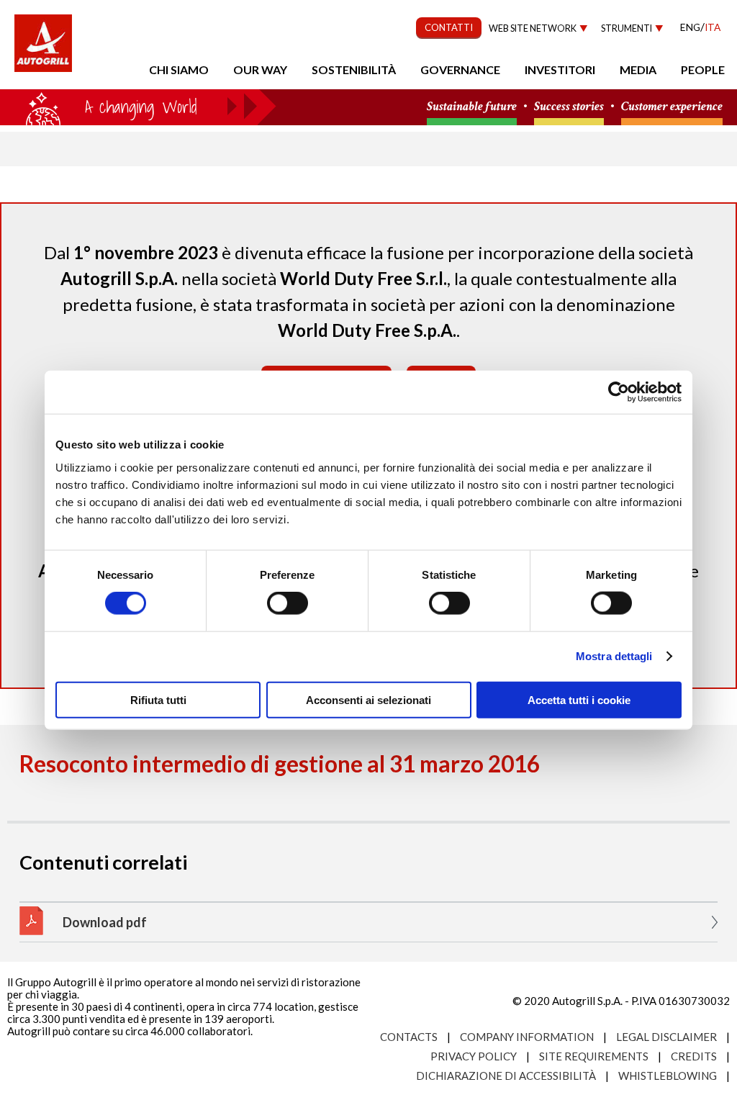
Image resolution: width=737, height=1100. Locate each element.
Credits (694, 1056)
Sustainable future (472, 106)
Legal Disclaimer (666, 1036)
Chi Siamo (179, 69)
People (703, 69)
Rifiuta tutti (158, 699)
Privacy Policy (473, 1056)
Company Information (527, 1036)
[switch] (287, 603)
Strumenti (626, 28)
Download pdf (105, 922)
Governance (460, 69)
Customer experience (672, 106)
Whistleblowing (667, 1075)
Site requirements (593, 1056)
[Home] (43, 50)
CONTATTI (449, 27)
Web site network (533, 28)
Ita (712, 27)
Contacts (409, 1036)
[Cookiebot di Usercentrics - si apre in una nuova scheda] (619, 392)
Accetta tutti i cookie (579, 699)
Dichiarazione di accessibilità (506, 1075)
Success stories (569, 106)
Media (638, 69)
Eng (690, 27)
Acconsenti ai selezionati (368, 699)
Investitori (560, 69)
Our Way (260, 69)
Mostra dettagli (614, 656)
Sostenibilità (354, 69)
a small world (138, 105)
